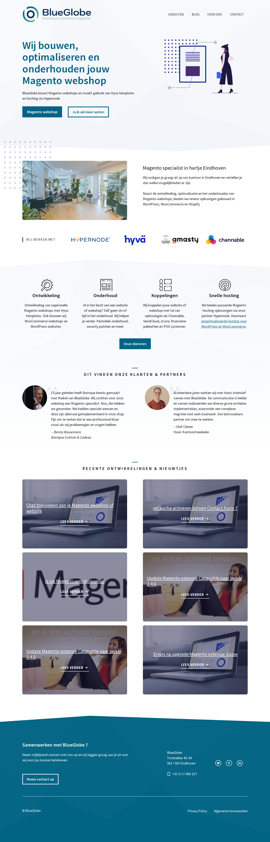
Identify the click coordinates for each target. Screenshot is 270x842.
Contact (237, 14)
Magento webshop (42, 111)
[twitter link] (218, 763)
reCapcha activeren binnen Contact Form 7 (195, 508)
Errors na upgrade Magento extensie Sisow (195, 654)
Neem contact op (40, 779)
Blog (195, 14)
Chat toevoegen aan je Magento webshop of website (69, 508)
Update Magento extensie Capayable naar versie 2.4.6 (194, 581)
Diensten (176, 14)
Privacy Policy (197, 811)
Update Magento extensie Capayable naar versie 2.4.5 (73, 654)
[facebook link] (229, 763)
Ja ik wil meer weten (88, 112)
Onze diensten (135, 343)
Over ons (214, 14)
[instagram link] (240, 763)
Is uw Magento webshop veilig (74, 581)
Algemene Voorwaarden (231, 811)
